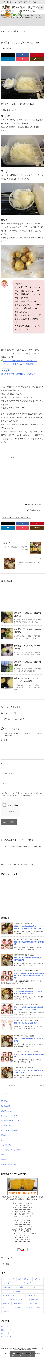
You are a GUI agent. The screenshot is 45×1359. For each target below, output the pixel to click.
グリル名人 (27, 1283)
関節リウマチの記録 (8, 1164)
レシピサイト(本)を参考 (9, 1130)
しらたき (37, 1279)
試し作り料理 (6, 1125)
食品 (2, 1140)
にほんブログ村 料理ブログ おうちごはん (18, 374)
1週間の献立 (5, 1106)
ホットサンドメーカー (11, 1295)
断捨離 (3, 1159)
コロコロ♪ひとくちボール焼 (13, 1287)
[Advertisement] (20, 480)
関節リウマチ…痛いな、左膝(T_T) (25, 1023)
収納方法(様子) (18, 1303)
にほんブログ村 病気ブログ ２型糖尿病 (17, 364)
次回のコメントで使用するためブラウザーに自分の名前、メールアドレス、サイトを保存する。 (22, 794)
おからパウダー (24, 1279)
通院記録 (6, 1311)
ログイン (4, 1326)
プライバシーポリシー (31, 2)
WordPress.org (6, 1336)
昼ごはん (6, 1307)
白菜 (38, 1307)
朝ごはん (17, 1307)
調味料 (3, 1135)
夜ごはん (38, 1303)
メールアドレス (7, 773)
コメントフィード (7, 1333)
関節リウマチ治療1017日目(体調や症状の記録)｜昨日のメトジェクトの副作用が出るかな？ (29, 976)
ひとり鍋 (6, 1283)
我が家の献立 (6, 1101)
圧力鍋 (29, 1303)
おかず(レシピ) (6, 1111)
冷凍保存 (6, 1303)
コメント (4, 740)
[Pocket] (22, 59)
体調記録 (34, 1299)
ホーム (5, 31)
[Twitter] (8, 55)
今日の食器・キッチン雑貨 (11, 1150)
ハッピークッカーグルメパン (13, 1291)
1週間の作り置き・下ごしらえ (12, 1120)
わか (41, 510)
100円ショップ (8, 1279)
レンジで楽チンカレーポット (13, 1299)
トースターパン (34, 1287)
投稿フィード (6, 1330)
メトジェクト (32, 1295)
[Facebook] (22, 55)
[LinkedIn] (8, 59)
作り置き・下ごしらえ (19, 31)
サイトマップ (17, 2)
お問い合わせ (7, 2)
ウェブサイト (6, 783)
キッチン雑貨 (6, 1145)
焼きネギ (29, 1307)
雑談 (2, 1155)
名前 (3, 763)
